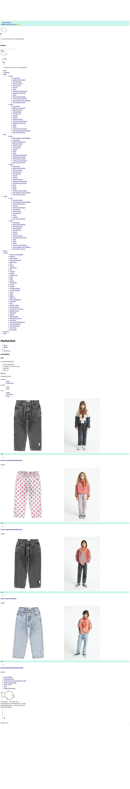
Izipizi (11, 279)
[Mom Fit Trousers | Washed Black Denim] (55, 516)
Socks (14, 89)
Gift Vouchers (17, 85)
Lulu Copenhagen (15, 290)
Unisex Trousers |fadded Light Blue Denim (12, 668)
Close (2, 51)
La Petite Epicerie (15, 288)
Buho (11, 264)
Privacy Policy (8, 684)
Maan (11, 294)
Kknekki (12, 286)
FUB (11, 269)
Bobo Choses (13, 258)
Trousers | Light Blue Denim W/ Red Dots (11, 529)
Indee (11, 277)
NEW (8, 381)
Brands (6, 253)
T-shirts (15, 217)
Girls (8, 389)
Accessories (16, 78)
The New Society (14, 326)
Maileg (11, 296)
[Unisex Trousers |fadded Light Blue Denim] (55, 724)
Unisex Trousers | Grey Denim (8, 598)
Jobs (5, 686)
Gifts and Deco (17, 82)
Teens (5, 196)
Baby (5, 74)
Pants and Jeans (17, 84)
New (5, 70)
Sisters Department (15, 318)
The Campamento (15, 324)
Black (8, 392)
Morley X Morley (14, 307)
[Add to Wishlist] (1, 605)
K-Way (12, 285)
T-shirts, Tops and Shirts (20, 99)
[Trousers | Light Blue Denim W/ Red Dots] (55, 585)
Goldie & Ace (13, 275)
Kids (5, 134)
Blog (5, 333)
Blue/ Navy (10, 394)
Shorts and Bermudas (19, 97)
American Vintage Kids (16, 254)
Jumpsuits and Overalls (19, 183)
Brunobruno (13, 262)
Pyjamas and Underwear (20, 91)
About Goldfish (8, 677)
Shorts (14, 127)
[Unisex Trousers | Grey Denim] (55, 654)
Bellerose (12, 256)
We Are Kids (13, 330)
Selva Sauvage (14, 316)
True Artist (13, 328)
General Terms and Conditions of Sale (15, 681)
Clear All (3, 373)
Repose (12, 315)
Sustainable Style (9, 679)
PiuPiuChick (13, 313)
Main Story (13, 298)
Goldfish (12, 273)
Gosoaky (12, 271)
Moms (5, 251)
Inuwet (12, 281)
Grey (8, 396)
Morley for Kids (14, 305)
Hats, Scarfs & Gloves (19, 102)
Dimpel (12, 266)
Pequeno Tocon (14, 311)
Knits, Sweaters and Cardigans (21, 100)
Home (5, 345)
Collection (7, 72)
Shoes (14, 95)
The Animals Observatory (17, 322)
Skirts (14, 185)
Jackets (15, 87)
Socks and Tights (18, 119)
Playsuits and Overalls (19, 93)
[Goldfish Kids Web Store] (4, 32)
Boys (8, 387)
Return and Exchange (10, 683)
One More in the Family (16, 309)
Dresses (15, 117)
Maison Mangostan (15, 300)
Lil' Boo (11, 292)
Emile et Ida (13, 268)
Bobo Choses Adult (15, 260)
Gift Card (6, 331)
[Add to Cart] (4, 457)
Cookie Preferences (9, 688)
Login (5, 59)
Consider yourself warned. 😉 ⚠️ (10, 24)
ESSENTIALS (10, 383)
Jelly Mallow (13, 283)
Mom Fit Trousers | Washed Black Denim (11, 460)
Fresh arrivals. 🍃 (7, 22)
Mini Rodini (13, 301)
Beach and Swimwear (19, 80)
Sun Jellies (13, 320)
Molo (11, 303)
